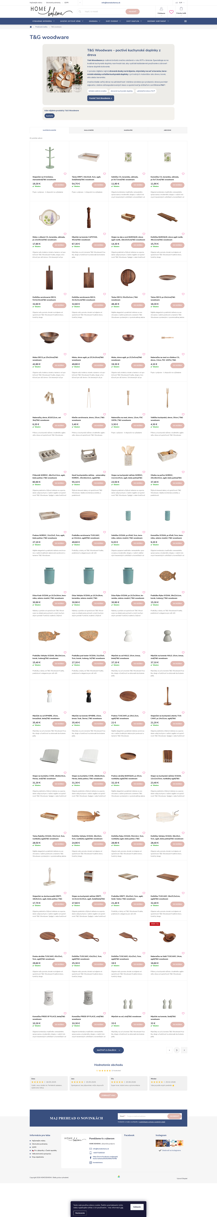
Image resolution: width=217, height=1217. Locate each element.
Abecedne (167, 130)
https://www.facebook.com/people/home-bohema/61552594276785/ (105, 1158)
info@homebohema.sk (101, 1149)
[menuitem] (44, 21)
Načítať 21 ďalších (107, 1050)
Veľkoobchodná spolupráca (41, 1154)
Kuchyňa (49, 116)
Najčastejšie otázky (36, 3)
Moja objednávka (38, 1157)
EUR (180, 3)
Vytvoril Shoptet (182, 1179)
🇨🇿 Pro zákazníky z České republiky (44, 1150)
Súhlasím (137, 1207)
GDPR (66, 3)
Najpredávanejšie (49, 130)
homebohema (98, 1162)
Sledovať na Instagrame (171, 1150)
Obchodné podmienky (53, 3)
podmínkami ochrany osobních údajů (152, 1122)
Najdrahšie (128, 130)
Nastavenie (80, 1213)
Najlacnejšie (89, 130)
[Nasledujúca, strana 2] (177, 1050)
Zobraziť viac (108, 1095)
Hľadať (132, 11)
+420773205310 (99, 1153)
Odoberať (174, 1116)
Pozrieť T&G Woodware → (100, 98)
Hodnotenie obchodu (108, 1065)
